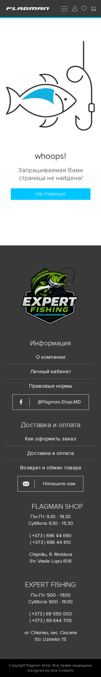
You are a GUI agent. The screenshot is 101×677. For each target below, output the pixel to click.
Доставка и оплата (50, 453)
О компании (50, 357)
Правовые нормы (50, 386)
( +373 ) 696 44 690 (50, 535)
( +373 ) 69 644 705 (51, 620)
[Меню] (64, 8)
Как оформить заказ (50, 439)
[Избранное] (84, 8)
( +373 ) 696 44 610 (50, 542)
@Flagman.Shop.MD (59, 402)
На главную (51, 193)
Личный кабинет (50, 371)
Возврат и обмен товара (50, 468)
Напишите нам (59, 484)
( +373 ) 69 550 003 (50, 614)
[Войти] (74, 8)
